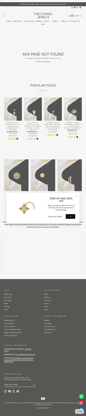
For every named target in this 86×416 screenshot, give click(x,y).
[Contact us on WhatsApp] (81, 396)
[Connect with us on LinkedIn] (81, 408)
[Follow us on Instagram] (81, 402)
